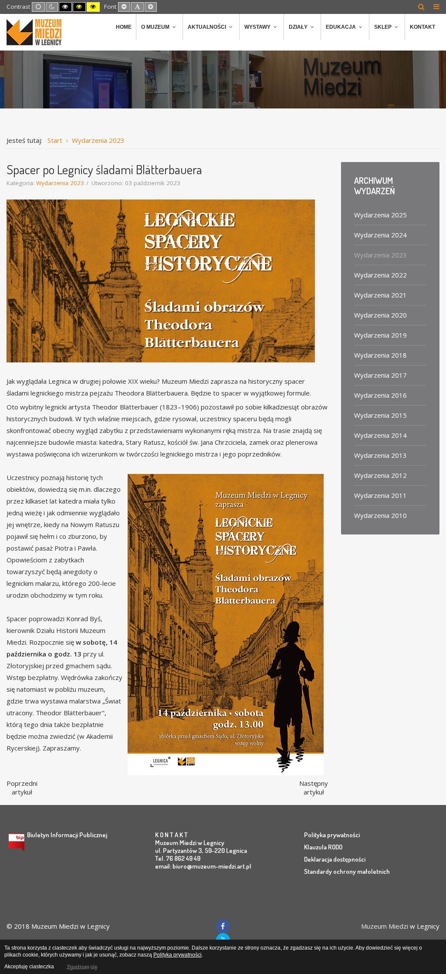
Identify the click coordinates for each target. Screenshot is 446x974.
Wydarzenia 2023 (60, 183)
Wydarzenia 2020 (380, 315)
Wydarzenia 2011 (380, 495)
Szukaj (421, 6)
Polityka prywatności (332, 835)
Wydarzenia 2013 (380, 455)
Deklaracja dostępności (334, 859)
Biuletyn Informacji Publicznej (67, 835)
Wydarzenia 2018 (380, 355)
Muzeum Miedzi (384, 926)
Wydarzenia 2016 (380, 395)
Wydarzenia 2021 (380, 295)
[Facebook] (223, 926)
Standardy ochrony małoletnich (347, 871)
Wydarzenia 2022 (380, 275)
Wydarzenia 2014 (380, 435)
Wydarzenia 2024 (380, 234)
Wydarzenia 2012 (380, 475)
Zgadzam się (81, 967)
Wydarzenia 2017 (380, 375)
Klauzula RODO (323, 847)
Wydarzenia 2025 (380, 214)
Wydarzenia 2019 (380, 335)
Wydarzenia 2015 (380, 415)
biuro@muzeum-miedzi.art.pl (211, 866)
